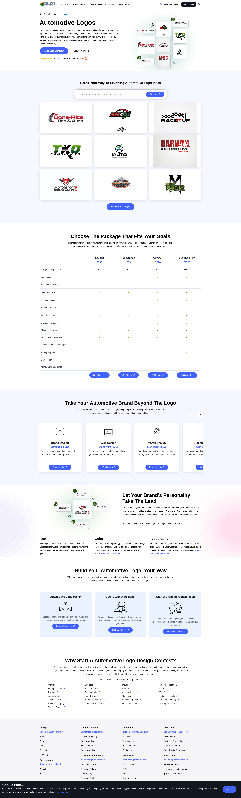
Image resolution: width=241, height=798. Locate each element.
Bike (124, 689)
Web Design (107, 467)
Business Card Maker (173, 741)
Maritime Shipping (56, 703)
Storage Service (55, 689)
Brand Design (59, 467)
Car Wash (164, 689)
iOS (168, 774)
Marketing (44, 755)
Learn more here (62, 792)
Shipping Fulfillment (168, 685)
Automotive (66, 14)
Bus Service (53, 696)
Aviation (52, 685)
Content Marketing (89, 737)
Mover (125, 685)
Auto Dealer (90, 689)
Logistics (89, 685)
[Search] (161, 4)
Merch (42, 746)
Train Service (91, 696)
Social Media (87, 746)
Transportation (91, 692)
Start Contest (188, 4)
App (41, 774)
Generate (154, 94)
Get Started (98, 375)
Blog (124, 774)
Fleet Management (130, 700)
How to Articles (129, 778)
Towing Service (166, 703)
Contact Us (127, 750)
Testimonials (128, 741)
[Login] (198, 4)
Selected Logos (51, 14)
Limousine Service (56, 700)
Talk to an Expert (174, 631)
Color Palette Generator (174, 750)
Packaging (44, 750)
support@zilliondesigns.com (176, 769)
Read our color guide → (111, 554)
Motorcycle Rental (167, 696)
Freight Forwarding (168, 700)
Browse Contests (88, 765)
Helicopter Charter (130, 703)
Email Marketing (88, 750)
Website (43, 769)
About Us (126, 737)
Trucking (52, 692)
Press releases (129, 746)
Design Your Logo (64, 626)
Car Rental (127, 696)
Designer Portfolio (89, 778)
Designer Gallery (88, 769)
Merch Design (155, 467)
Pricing (112, 4)
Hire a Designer (119, 630)
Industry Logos (87, 774)
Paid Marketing (87, 741)
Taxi (161, 692)
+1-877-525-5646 (171, 4)
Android (178, 774)
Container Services (94, 703)
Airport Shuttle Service (95, 700)
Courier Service (129, 692)
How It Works (128, 765)
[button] (200, 414)
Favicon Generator (172, 746)
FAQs (124, 769)
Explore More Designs (120, 207)
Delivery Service (55, 707)
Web (42, 741)
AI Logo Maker (170, 737)
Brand (42, 737)
